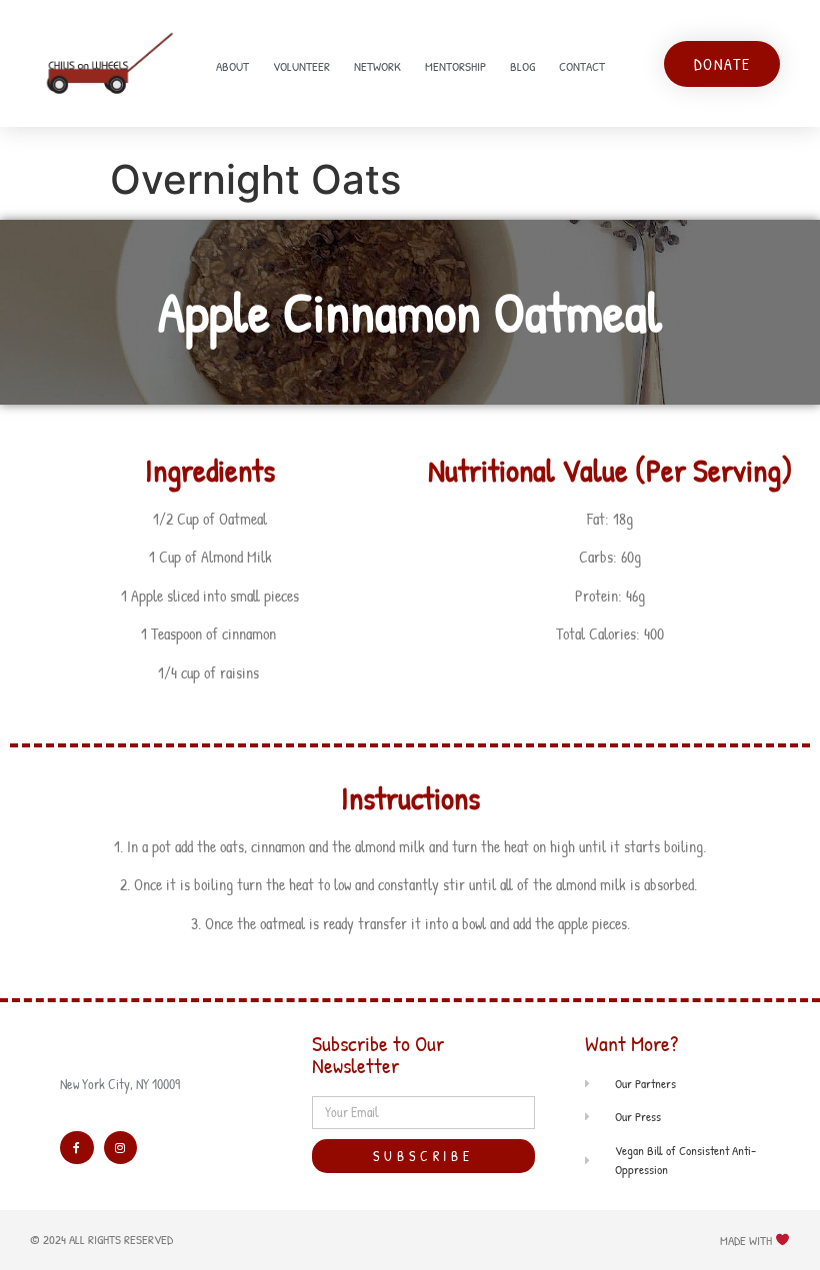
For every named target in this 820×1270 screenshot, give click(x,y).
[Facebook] (77, 1148)
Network (377, 66)
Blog (522, 66)
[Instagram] (121, 1148)
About (232, 66)
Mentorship (455, 66)
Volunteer (301, 66)
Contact (582, 66)
